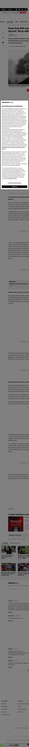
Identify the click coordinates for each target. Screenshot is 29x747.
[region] (14, 144)
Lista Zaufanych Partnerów (11, 178)
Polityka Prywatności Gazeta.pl (8, 147)
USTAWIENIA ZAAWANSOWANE (14, 183)
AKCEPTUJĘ (14, 186)
